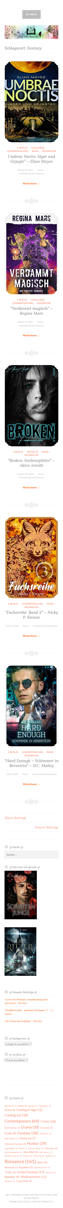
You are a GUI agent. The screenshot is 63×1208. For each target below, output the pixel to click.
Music (23, 1148)
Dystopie (46, 1127)
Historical (28, 1138)
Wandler (12, 1177)
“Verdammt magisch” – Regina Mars (31, 311)
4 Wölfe (13, 603)
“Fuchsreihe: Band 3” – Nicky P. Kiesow (31, 615)
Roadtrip (50, 1156)
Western (10, 1181)
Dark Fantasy (12, 1128)
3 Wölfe (13, 752)
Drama (30, 1127)
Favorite (32, 452)
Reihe (35, 151)
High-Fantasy (11, 1138)
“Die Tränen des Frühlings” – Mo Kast (23, 1021)
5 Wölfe (22, 148)
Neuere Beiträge (46, 827)
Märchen (51, 1148)
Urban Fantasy (30, 1172)
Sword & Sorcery (42, 1167)
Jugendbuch (11, 1148)
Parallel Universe (13, 1156)
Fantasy (27, 1133)
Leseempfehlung (17, 151)
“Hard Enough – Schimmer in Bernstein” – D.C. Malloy (31, 763)
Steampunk (11, 1167)
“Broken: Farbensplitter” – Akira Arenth (31, 463)
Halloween (45, 1134)
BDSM (10, 1110)
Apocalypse (45, 1106)
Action (22, 1106)
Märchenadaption (13, 1152)
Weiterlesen (31, 184)
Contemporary (22, 1120)
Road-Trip (39, 1156)
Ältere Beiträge (15, 818)
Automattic (45, 1201)
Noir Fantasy (45, 1152)
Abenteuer (11, 1106)
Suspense (26, 1167)
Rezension (49, 151)
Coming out (16, 1115)
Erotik (10, 1133)
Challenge (38, 148)
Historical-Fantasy (15, 1144)
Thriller (10, 1172)
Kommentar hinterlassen (31, 173)
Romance (20, 1161)
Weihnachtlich (33, 1177)
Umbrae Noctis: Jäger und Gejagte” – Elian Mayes (31, 159)
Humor (37, 1143)
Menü (33, 14)
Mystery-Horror (36, 1148)
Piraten (27, 1156)
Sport (42, 1162)
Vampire (51, 1172)
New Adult (30, 1152)
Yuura (40, 169)
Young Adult (24, 1181)
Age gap (33, 1106)
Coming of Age (29, 1110)
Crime (48, 1121)
